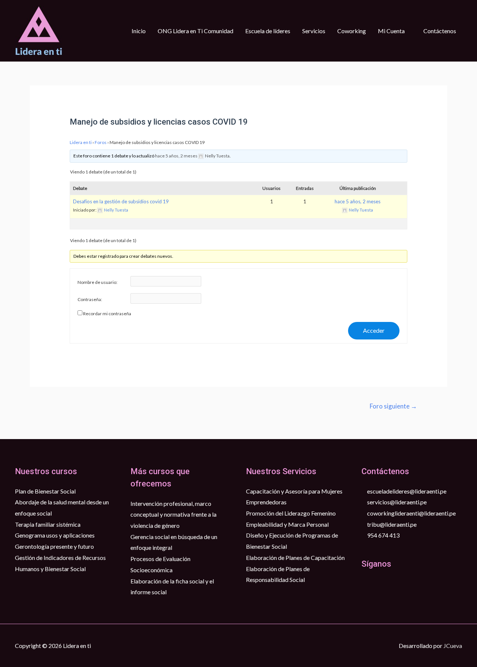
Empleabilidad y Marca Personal (287, 524)
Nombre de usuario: (97, 282)
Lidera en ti (81, 142)
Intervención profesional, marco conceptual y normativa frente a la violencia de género (173, 514)
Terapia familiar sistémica (47, 524)
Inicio (139, 30)
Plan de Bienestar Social (45, 491)
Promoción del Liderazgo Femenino (291, 513)
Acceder (374, 330)
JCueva (452, 645)
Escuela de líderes (267, 30)
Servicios (313, 30)
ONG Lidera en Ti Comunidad (195, 30)
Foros (101, 142)
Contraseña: (90, 299)
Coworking (351, 30)
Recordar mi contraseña (107, 313)
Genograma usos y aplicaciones (55, 535)
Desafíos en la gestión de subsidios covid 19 (121, 201)
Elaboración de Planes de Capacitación (295, 557)
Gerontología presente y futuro (54, 546)
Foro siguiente (393, 406)
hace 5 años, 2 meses (176, 156)
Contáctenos (439, 30)
